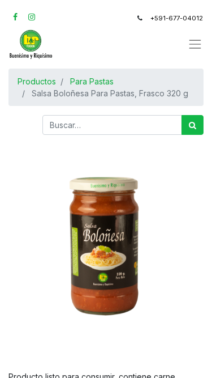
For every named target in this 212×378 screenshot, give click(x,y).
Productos (37, 81)
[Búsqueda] (192, 125)
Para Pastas (92, 81)
